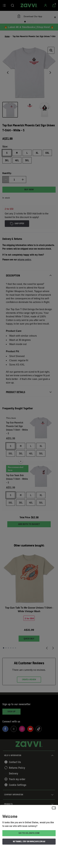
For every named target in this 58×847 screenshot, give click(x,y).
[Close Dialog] (54, 808)
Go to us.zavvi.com (29, 833)
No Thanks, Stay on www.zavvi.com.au (29, 841)
